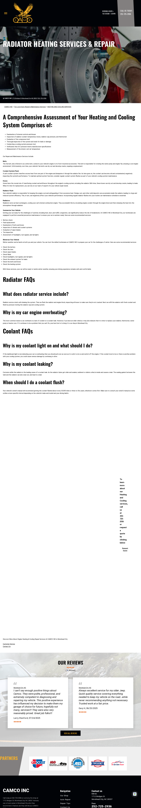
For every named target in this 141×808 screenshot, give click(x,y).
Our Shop (64, 795)
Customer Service (9, 644)
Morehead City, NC (20, 688)
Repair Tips (65, 803)
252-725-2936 (125, 13)
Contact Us (7, 646)
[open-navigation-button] (5, 13)
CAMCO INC (8, 107)
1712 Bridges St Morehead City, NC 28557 (24, 98)
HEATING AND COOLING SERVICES (59, 107)
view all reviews (70, 733)
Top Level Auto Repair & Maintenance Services (30, 107)
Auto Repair (65, 799)
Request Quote (125, 549)
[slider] (70, 667)
